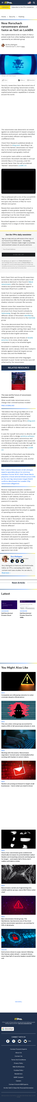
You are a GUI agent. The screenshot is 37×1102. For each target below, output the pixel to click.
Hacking (21, 17)
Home (3, 17)
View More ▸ (18, 1001)
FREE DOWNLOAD (7, 405)
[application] (18, 180)
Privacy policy (18, 1063)
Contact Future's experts (18, 1049)
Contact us (18, 1056)
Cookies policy (18, 1070)
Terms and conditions (18, 1060)
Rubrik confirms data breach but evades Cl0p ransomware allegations (17, 481)
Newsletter (32, 80)
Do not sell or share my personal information (18, 1088)
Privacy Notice (27, 262)
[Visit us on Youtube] (19, 1041)
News (23, 46)
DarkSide (31, 318)
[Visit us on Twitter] (13, 1041)
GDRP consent (18, 1077)
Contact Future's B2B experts (18, 1084)
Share (5, 80)
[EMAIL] (23, 561)
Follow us (22, 80)
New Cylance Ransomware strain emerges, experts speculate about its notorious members (17, 472)
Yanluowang (5, 313)
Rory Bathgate (12, 45)
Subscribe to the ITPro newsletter (23, 7)
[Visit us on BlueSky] (25, 1041)
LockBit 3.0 (22, 165)
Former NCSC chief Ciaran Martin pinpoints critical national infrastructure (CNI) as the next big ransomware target (18, 476)
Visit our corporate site (25, 1023)
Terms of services (24, 261)
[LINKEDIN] (18, 561)
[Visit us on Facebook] (7, 1041)
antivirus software (27, 436)
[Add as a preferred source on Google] (7, 1029)
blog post (16, 145)
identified (27, 316)
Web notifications (18, 1067)
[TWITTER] (13, 561)
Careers (18, 1081)
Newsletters (18, 1074)
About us (18, 1053)
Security (12, 17)
